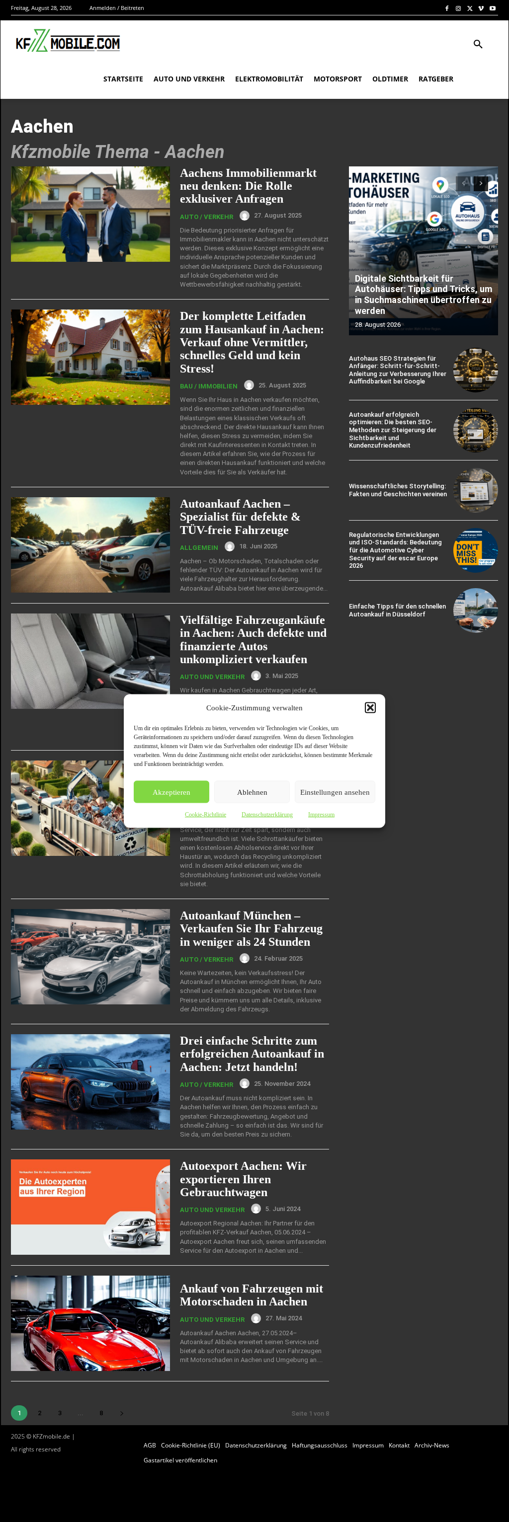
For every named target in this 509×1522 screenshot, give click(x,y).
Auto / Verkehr (206, 217)
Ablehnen (252, 792)
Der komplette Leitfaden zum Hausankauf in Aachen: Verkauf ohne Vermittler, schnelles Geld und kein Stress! (252, 342)
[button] (370, 708)
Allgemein (199, 547)
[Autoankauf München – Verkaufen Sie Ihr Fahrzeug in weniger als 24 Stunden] (90, 956)
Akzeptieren (171, 792)
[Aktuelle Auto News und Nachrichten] (67, 41)
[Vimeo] (481, 8)
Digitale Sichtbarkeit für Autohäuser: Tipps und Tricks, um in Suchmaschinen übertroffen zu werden (423, 294)
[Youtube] (492, 8)
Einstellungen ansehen (335, 792)
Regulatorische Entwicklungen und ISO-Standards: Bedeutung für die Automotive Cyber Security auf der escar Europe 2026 (395, 550)
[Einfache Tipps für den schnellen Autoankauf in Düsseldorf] (475, 610)
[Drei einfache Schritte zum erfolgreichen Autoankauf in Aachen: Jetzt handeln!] (90, 1082)
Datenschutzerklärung (267, 814)
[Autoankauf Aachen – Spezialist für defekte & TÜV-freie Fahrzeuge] (90, 545)
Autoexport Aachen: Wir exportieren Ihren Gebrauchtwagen (243, 1179)
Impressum (321, 814)
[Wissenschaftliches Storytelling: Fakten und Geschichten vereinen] (475, 490)
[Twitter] (470, 8)
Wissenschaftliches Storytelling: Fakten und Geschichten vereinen (398, 490)
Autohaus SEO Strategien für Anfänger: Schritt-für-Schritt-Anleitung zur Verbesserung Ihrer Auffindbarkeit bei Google (397, 370)
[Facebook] (447, 8)
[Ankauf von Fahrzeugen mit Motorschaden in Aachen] (90, 1323)
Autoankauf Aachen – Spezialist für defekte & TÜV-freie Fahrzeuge (240, 516)
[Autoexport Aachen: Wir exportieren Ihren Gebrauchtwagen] (90, 1207)
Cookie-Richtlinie (205, 814)
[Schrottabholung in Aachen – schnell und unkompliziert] (90, 808)
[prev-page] (463, 183)
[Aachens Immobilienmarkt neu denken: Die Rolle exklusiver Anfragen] (90, 214)
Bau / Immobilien (209, 386)
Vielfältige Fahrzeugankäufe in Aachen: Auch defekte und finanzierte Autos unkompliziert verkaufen (253, 639)
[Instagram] (458, 8)
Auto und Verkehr (212, 677)
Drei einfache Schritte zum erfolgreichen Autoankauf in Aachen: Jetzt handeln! (252, 1053)
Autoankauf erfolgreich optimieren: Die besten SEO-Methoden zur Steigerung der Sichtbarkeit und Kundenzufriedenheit (392, 430)
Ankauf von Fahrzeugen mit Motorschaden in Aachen (251, 1295)
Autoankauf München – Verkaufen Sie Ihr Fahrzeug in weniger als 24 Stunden (251, 928)
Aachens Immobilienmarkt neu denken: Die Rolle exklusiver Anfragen (248, 186)
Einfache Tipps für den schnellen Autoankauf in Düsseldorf (397, 610)
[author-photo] (246, 216)
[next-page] (121, 1413)
